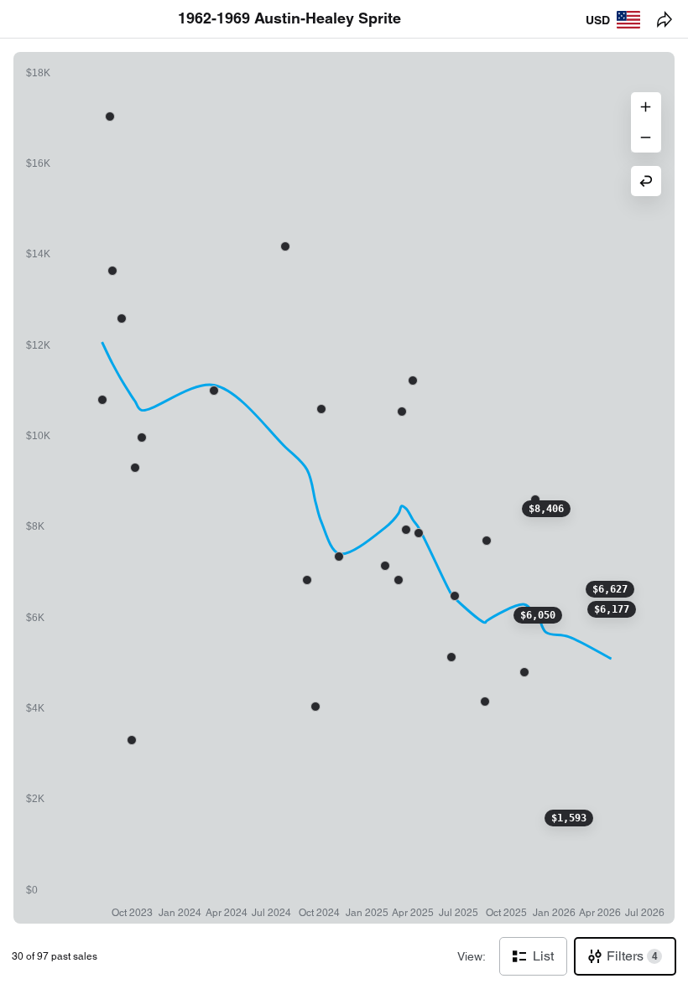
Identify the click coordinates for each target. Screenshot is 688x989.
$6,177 (611, 609)
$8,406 (546, 509)
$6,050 (537, 615)
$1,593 (568, 818)
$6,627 (610, 589)
